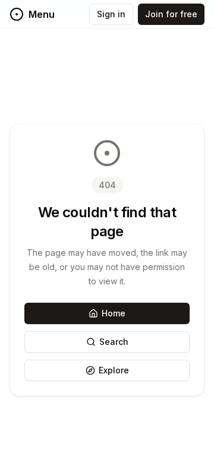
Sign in (111, 14)
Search (113, 342)
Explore (114, 370)
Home (113, 313)
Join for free (171, 14)
